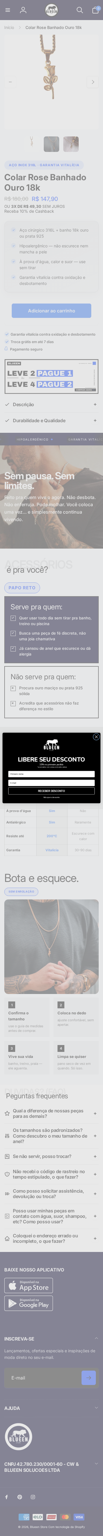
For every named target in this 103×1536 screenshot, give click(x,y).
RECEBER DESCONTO (51, 791)
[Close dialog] (96, 737)
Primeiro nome (15, 769)
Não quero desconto (51, 797)
